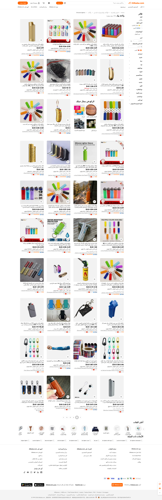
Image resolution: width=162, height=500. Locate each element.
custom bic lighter (121, 440)
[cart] (43, 3)
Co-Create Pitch (136, 455)
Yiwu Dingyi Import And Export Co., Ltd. (60, 131)
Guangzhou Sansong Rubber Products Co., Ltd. (58, 330)
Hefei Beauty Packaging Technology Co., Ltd (112, 330)
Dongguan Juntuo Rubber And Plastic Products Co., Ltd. (85, 53)
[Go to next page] (63, 417)
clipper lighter (24, 440)
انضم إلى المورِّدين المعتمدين (35, 462)
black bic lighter (48, 440)
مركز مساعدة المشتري (61, 452)
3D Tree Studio (40, 410)
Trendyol (99, 492)
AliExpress (57, 492)
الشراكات (40, 465)
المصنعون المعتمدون (87, 452)
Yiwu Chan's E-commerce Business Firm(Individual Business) (112, 133)
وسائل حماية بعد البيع (111, 462)
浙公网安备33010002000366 (108, 497)
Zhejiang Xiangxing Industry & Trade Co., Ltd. (85, 408)
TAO (94, 492)
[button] (65, 3)
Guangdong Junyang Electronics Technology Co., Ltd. (112, 53)
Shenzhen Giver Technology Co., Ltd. (34, 91)
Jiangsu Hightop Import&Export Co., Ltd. (59, 366)
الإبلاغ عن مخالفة (63, 468)
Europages (105, 492)
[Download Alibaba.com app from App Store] (39, 484)
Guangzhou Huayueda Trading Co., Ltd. (34, 330)
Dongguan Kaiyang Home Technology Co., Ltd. (32, 290)
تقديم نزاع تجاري (63, 459)
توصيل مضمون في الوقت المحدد (108, 459)
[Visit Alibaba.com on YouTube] (28, 472)
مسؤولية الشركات (136, 459)
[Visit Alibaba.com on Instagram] (31, 472)
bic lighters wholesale (135, 440)
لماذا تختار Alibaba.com (135, 452)
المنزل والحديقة (115, 12)
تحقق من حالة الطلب (37, 459)
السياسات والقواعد (111, 468)
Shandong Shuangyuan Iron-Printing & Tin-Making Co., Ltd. (85, 290)
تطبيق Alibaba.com (51, 484)
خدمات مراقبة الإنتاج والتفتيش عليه (107, 465)
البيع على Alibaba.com (36, 452)
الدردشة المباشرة (62, 455)
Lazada (81, 492)
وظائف (139, 462)
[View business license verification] (96, 497)
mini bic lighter (60, 440)
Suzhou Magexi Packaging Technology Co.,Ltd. (85, 368)
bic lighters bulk (73, 440)
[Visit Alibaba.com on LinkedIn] (38, 472)
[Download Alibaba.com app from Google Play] (26, 484)
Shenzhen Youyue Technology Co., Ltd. (87, 330)
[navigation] (134, 215)
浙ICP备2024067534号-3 (124, 497)
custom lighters (36, 440)
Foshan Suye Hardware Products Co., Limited (58, 93)
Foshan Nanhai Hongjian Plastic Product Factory (112, 370)
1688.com (63, 492)
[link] (160, 484)
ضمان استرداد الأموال (111, 455)
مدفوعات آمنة (112, 452)
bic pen (95, 440)
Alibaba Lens (134, 484)
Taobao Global (88, 492)
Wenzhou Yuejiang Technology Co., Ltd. (113, 410)
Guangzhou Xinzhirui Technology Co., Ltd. (33, 131)
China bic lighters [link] (80, 12)
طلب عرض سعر (88, 455)
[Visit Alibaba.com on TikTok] (24, 472)
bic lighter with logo (107, 440)
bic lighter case (85, 440)
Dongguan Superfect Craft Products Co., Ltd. (85, 93)
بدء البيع (40, 455)
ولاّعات (89, 12)
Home (122, 12)
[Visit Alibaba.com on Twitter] (35, 472)
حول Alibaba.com (136, 449)
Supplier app (79, 484)
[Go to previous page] (80, 417)
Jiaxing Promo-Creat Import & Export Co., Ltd (112, 93)
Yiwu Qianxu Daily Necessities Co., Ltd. (34, 370)
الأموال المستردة (63, 462)
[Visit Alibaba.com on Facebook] (41, 472)
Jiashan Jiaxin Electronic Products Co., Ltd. (32, 53)
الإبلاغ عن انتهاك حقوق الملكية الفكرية (58, 465)
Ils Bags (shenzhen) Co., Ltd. (63, 408)
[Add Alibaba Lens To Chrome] (117, 484)
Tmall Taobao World (73, 492)
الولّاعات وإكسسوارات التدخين (101, 12)
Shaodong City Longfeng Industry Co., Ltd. (59, 50)
